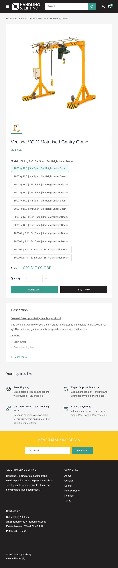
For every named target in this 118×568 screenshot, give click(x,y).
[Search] (92, 6)
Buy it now (84, 289)
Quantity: (16, 278)
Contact (68, 480)
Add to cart (34, 289)
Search (68, 485)
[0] (109, 6)
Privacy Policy (72, 490)
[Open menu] (7, 6)
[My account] (103, 6)
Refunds (69, 495)
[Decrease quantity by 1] (26, 278)
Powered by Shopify (16, 558)
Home (9, 18)
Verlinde (16, 150)
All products (20, 18)
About (67, 475)
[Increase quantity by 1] (46, 278)
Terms (67, 500)
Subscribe (82, 450)
